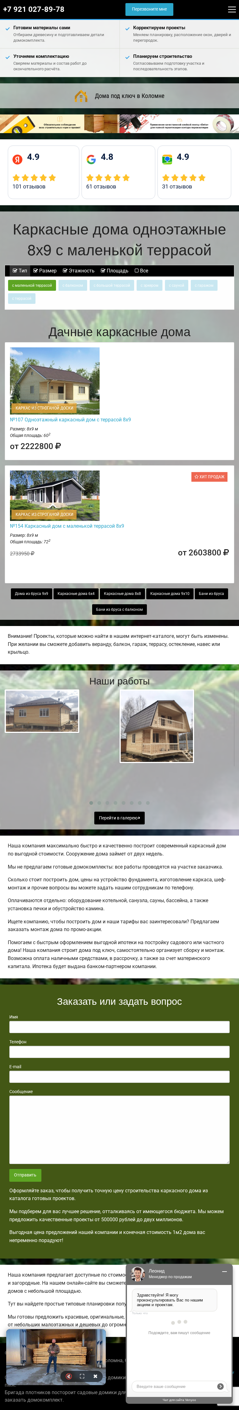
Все (143, 271)
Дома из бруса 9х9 (31, 593)
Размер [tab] (47, 271)
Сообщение (21, 1091)
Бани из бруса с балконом (119, 609)
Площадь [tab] (117, 271)
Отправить (25, 1175)
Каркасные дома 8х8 (122, 593)
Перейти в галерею (118, 818)
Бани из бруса (211, 593)
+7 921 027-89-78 (33, 9)
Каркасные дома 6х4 (76, 593)
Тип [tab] (22, 271)
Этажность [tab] (81, 271)
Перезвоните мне (149, 9)
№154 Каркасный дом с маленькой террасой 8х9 (67, 526)
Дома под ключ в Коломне (129, 96)
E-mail (15, 1066)
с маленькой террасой (32, 285)
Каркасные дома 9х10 (170, 593)
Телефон (17, 1041)
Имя (13, 1016)
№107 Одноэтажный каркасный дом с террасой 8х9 (70, 420)
